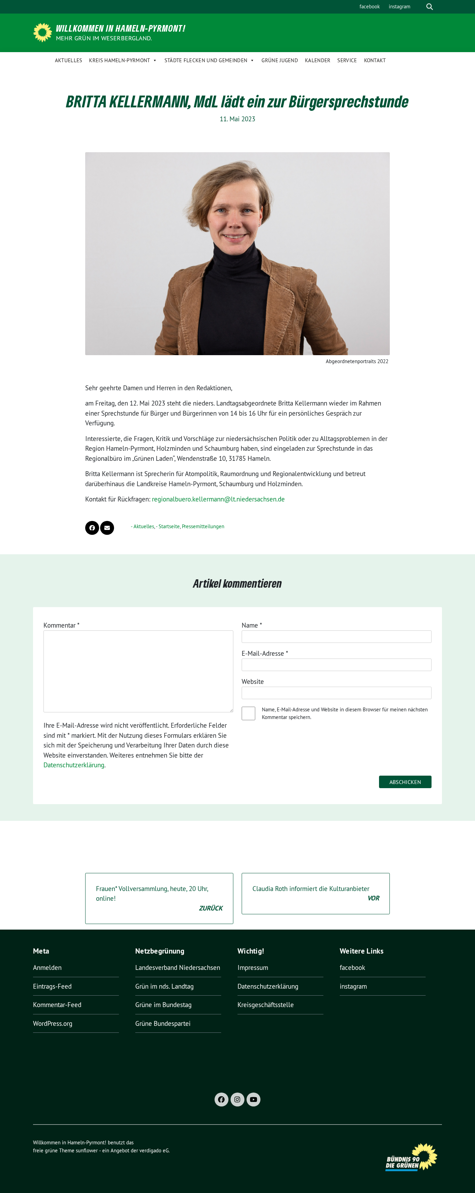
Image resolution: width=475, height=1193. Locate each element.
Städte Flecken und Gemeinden (205, 60)
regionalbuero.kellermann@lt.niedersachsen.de (218, 499)
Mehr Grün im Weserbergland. (104, 38)
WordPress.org (52, 1023)
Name (252, 625)
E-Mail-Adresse (265, 653)
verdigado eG (154, 1150)
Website (253, 681)
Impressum (253, 967)
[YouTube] (253, 1099)
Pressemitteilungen (203, 526)
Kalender (317, 60)
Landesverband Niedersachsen (177, 967)
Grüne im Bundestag (163, 1004)
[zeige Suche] (429, 7)
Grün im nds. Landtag (164, 986)
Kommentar (61, 625)
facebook (370, 6)
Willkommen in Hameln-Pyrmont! (121, 28)
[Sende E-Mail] (107, 528)
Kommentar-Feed (57, 1004)
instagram (399, 6)
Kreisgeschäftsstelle (266, 1004)
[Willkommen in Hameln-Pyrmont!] (44, 32)
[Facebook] (221, 1099)
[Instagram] (237, 1099)
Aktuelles (68, 60)
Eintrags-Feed (52, 986)
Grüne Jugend (279, 60)
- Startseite (168, 526)
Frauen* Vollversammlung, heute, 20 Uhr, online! (159, 898)
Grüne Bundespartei (163, 1023)
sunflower (87, 1150)
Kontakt (375, 60)
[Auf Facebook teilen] (92, 528)
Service (347, 60)
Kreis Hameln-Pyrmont (119, 60)
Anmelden (47, 967)
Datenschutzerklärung (73, 765)
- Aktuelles (142, 526)
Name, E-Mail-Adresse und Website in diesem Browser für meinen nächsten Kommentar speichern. (345, 713)
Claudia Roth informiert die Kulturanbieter (315, 893)
